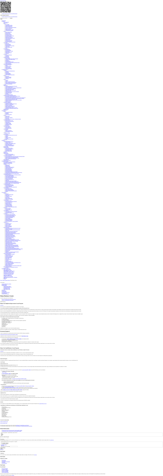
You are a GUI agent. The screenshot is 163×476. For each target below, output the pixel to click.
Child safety (3, 462)
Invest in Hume (6, 152)
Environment (5, 42)
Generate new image (4, 444)
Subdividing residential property (8, 163)
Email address (2, 439)
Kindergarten (7, 72)
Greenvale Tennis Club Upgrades (9, 235)
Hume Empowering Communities (9, 254)
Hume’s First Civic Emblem (9, 199)
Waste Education (7, 39)
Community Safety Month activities (10, 59)
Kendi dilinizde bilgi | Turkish (8, 270)
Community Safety (6, 57)
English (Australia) (9, 13)
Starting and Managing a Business (8, 141)
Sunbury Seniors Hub (8, 90)
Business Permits (6, 146)
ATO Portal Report (9, 386)
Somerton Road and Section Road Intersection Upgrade (12, 228)
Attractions (6, 135)
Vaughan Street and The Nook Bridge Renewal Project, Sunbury (14, 248)
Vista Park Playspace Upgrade (9, 237)
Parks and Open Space (8, 128)
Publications (7, 113)
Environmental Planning (8, 169)
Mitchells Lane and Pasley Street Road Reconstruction (12, 229)
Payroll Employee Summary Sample (11, 387)
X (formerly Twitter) (5, 469)
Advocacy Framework (8, 223)
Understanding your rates (8, 25)
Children (5, 70)
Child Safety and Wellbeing (9, 217)
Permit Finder (7, 56)
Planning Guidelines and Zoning (9, 167)
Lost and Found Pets (8, 50)
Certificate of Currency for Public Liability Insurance (12, 389)
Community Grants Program (9, 255)
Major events (7, 116)
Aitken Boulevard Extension (9, 234)
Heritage (6, 191)
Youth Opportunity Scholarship (9, 263)
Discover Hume (6, 134)
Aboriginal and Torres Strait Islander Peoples (10, 95)
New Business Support (8, 149)
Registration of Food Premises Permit (19, 378)
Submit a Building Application (9, 176)
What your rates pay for (8, 26)
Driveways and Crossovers (9, 178)
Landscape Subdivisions (8, 186)
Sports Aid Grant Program (8, 256)
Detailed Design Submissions (9, 184)
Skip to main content (3, 0)
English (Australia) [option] (9, 16)
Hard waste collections (8, 36)
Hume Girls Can (7, 197)
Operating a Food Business (9, 142)
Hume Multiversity (6, 159)
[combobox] (4, 15)
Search (1, 18)
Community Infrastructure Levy (9, 179)
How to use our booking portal (9, 121)
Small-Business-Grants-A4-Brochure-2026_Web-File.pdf (11, 431)
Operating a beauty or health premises (10, 143)
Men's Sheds (7, 125)
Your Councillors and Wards (7, 266)
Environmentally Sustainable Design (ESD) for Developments (13, 172)
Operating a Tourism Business (9, 145)
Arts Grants (7, 260)
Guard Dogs (7, 53)
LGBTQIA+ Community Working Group (11, 103)
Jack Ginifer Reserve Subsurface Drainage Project (12, 246)
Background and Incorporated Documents (11, 190)
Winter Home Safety (8, 63)
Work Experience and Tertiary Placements (11, 201)
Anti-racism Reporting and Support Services (11, 107)
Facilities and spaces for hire (9, 120)
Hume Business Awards (7, 289)
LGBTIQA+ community (8, 105)
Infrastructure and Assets (8, 203)
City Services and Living (8, 202)
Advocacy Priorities (8, 224)
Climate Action (7, 46)
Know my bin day (7, 32)
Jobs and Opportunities (8, 200)
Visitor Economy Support (7, 286)
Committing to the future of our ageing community (12, 91)
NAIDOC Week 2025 (8, 100)
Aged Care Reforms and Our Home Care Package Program (13, 87)
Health (5, 75)
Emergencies (7, 60)
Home (1, 280)
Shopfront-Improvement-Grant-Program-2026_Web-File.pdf (12, 430)
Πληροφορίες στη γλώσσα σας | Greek (9, 272)
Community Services (5, 69)
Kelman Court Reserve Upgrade (9, 247)
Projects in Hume (7, 250)
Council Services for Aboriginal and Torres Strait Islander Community (14, 98)
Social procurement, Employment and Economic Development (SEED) (15, 156)
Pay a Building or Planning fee (8, 162)
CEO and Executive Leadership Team (10, 215)
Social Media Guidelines (8, 220)
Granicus (13, 475)
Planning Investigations (8, 170)
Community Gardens (8, 123)
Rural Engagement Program (9, 261)
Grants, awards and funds (7, 253)
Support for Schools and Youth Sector (10, 83)
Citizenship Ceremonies (8, 196)
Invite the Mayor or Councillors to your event (11, 267)
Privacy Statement (7, 218)
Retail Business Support (8, 144)
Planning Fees (7, 165)
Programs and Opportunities (9, 131)
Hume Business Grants (8, 150)
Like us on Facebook (5, 468)
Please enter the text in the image (5, 446)
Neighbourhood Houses (8, 124)
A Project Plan (6, 373)
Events (5, 115)
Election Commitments (8, 226)
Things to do (3, 110)
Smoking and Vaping (8, 77)
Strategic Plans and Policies (9, 189)
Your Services (4, 460)
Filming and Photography (8, 198)
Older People (5, 85)
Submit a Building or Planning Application (9, 161)
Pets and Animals (6, 48)
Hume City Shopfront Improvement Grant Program (9, 299)
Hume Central (7, 230)
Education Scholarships (8, 259)
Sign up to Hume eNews (5, 472)
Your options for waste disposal (9, 35)
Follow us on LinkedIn (5, 470)
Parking (6, 65)
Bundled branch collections (9, 37)
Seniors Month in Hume (8, 92)
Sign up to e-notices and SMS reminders (10, 27)
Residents (3, 21)
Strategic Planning (6, 187)
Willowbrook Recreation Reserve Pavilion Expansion (12, 233)
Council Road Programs (8, 68)
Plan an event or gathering (8, 117)
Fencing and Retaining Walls (9, 177)
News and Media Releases (9, 112)
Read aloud (2, 445)
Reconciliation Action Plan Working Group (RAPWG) (12, 96)
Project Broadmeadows (8, 238)
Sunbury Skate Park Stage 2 (9, 244)
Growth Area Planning (8, 188)
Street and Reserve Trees (8, 47)
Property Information (8, 168)
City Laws (5, 54)
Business (3, 140)
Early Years (6, 71)
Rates (4, 23)
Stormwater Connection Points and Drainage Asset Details (13, 182)
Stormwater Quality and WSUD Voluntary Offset (12, 173)
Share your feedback (8, 208)
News (4, 111)
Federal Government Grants (4, 421)
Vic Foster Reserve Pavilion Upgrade (10, 232)
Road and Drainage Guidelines (9, 185)
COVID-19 (7, 78)
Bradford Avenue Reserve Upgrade (10, 252)
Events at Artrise (7, 133)
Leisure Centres (7, 126)
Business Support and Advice (9, 148)
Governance (5, 213)
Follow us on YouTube (5, 471)
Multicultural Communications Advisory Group (11, 108)
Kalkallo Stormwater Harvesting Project (10, 243)
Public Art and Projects (8, 130)
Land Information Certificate (9, 30)
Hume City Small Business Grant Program (7, 300)
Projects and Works (6, 227)
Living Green (7, 43)
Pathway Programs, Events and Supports (10, 82)
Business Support (6, 147)
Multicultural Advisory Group (9, 106)
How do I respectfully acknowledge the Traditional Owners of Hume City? (15, 97)
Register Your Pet (7, 49)
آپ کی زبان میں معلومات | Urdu (8, 276)
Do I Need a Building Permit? (9, 175)
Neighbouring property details (9, 29)
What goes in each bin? (8, 34)
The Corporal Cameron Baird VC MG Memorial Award (12, 262)
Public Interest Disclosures (9, 219)
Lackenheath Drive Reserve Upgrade (10, 242)
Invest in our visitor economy (9, 154)
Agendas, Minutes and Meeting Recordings (11, 211)
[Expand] (5, 31)
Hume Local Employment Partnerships (10, 158)
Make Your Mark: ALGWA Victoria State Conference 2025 (13, 265)
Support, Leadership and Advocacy (10, 81)
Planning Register (7, 166)
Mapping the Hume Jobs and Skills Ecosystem (11, 157)
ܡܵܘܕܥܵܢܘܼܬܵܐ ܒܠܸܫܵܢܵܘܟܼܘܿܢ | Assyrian (8, 274)
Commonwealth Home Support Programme (11, 86)
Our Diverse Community (7, 102)
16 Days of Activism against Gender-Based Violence (12, 62)
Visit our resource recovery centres (10, 38)
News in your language (8, 114)
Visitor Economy (6, 153)
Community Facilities (6, 119)
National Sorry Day (8, 101)
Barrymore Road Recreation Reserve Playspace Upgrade (13, 249)
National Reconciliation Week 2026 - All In (11, 99)
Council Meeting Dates (8, 212)
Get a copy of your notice (8, 28)
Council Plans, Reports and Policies (10, 214)
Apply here (1, 305)
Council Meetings (6, 210)
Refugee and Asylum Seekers (9, 104)
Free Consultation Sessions (9, 94)
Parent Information (7, 73)
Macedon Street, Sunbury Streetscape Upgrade (11, 241)
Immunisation (7, 76)
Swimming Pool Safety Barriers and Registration (11, 181)
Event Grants (7, 118)
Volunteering (5, 139)
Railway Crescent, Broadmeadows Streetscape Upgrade (12, 240)
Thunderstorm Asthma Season (9, 61)
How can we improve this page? (4, 436)
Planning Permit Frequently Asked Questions (11, 171)
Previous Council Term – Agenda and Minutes (11, 221)
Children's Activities (8, 137)
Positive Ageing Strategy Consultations (10, 88)
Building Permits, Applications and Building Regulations (13, 174)
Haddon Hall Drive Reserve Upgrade (10, 236)
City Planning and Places (8, 205)
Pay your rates (7, 24)
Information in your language (6, 268)
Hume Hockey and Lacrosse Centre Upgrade (11, 231)
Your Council (4, 192)
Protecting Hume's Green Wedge (9, 45)
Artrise (5, 132)
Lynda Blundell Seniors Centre (9, 89)
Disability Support (6, 109)
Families (5, 84)
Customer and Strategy (8, 204)
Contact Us (5, 207)
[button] (81, 331)
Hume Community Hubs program (9, 74)
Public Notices (7, 195)
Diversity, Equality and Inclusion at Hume (11, 206)
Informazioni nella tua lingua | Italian (9, 273)
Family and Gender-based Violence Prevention (11, 58)
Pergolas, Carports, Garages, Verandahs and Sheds (12, 183)
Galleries (6, 129)
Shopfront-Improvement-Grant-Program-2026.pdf (9, 334)
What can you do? (7, 225)
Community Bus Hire (8, 66)
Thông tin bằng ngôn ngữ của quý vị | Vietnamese (10, 277)
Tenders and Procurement (7, 160)
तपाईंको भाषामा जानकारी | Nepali (8, 275)
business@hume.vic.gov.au (42, 403)
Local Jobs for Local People (7, 155)
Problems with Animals (8, 52)
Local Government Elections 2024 (10, 216)
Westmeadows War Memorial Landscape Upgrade (12, 239)
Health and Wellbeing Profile (9, 194)
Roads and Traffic (7, 67)
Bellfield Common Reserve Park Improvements (11, 245)
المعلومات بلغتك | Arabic (7, 269)
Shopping (6, 138)
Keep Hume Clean (7, 33)
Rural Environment (8, 44)
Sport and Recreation (8, 127)
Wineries (6, 136)
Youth (4, 79)
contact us (35, 454)
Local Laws (7, 55)
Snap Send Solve (7, 209)
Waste (4, 31)
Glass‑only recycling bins (8, 40)
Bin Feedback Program (8, 41)
